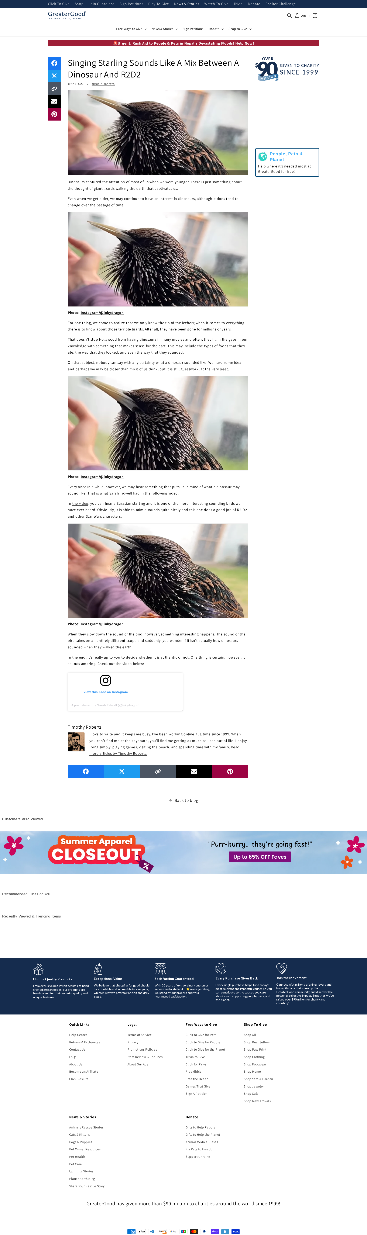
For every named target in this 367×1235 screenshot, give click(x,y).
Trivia (238, 4)
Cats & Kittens (79, 1134)
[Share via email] (54, 101)
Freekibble (194, 1071)
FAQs (72, 1057)
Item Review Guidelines (145, 1057)
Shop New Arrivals (257, 1101)
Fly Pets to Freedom (201, 1149)
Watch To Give (216, 4)
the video (80, 503)
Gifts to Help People (200, 1127)
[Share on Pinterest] (54, 114)
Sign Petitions (131, 4)
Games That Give (198, 1086)
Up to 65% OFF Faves (260, 856)
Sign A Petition (196, 1093)
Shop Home (252, 1071)
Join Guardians (101, 4)
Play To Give (158, 4)
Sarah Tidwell (120, 493)
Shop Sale (251, 1093)
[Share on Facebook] (54, 63)
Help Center (78, 1035)
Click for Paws (196, 1064)
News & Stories (186, 4)
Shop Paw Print (255, 1049)
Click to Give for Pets (201, 1035)
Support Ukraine (198, 1156)
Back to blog (186, 800)
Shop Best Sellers (257, 1042)
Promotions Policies (142, 1049)
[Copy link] (54, 88)
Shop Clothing (254, 1057)
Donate (254, 4)
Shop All (250, 1035)
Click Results (78, 1079)
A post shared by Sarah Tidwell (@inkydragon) (105, 705)
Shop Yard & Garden (258, 1079)
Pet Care (75, 1164)
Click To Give (59, 4)
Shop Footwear (255, 1064)
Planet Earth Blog (82, 1178)
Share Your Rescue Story (87, 1186)
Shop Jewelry (254, 1086)
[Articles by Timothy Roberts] (76, 741)
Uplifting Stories (81, 1171)
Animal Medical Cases (202, 1142)
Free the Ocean (197, 1079)
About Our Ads (137, 1064)
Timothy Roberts (103, 84)
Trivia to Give (195, 1057)
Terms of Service (139, 1035)
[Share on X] (54, 76)
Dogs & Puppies (80, 1142)
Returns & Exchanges (84, 1042)
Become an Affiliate (83, 1071)
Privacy (132, 1042)
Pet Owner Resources (85, 1149)
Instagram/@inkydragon (102, 312)
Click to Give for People (203, 1042)
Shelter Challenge (280, 4)
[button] (289, 15)
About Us (75, 1064)
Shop (79, 4)
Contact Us (77, 1049)
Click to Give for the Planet (205, 1049)
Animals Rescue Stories (86, 1127)
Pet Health (77, 1156)
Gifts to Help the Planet (203, 1134)
